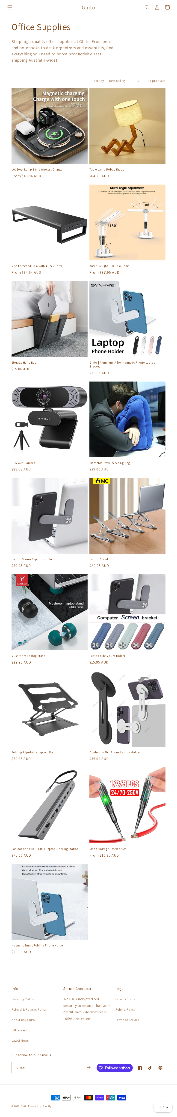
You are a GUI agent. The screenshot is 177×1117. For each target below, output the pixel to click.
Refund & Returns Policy (29, 1009)
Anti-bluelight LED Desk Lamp (109, 266)
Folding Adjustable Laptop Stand (34, 752)
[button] (10, 7)
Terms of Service (127, 1020)
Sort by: (99, 81)
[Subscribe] (89, 1067)
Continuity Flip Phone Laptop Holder (114, 752)
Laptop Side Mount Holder (107, 656)
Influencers (20, 1030)
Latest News (20, 1040)
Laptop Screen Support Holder (32, 559)
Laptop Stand (98, 559)
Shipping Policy (23, 999)
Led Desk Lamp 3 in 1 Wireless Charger (37, 169)
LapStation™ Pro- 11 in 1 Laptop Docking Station (45, 849)
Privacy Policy (125, 999)
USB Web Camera (23, 463)
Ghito (24, 1106)
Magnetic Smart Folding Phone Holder (38, 945)
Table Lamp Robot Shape (106, 169)
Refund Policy (125, 1009)
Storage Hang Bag (24, 363)
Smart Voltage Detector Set (108, 849)
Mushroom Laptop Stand (29, 656)
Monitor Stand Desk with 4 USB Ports (37, 266)
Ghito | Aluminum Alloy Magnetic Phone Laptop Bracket (122, 364)
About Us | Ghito (23, 1020)
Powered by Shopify (39, 1106)
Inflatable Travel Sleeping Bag (109, 463)
